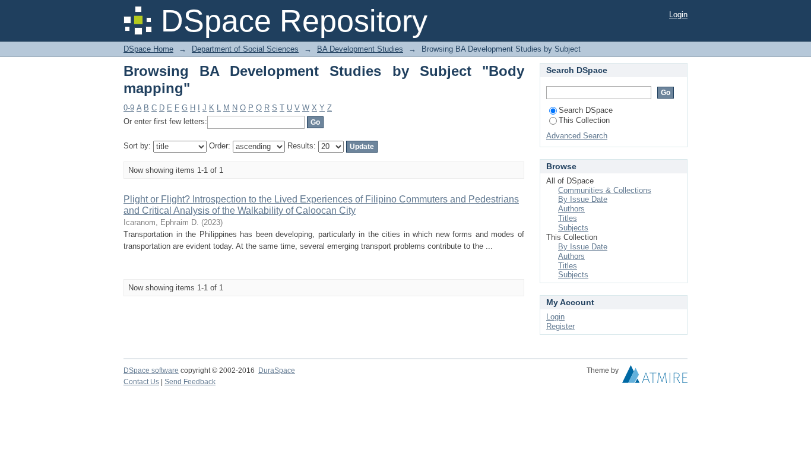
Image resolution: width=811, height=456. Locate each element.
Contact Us (141, 382)
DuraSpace (276, 370)
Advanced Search (576, 135)
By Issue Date (582, 199)
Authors (571, 208)
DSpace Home (148, 49)
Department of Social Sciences (245, 49)
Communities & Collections (604, 190)
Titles (567, 218)
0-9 (128, 107)
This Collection (584, 120)
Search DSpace (586, 110)
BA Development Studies (360, 49)
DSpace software (151, 370)
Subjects (573, 227)
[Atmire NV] (655, 377)
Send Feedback (190, 382)
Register (560, 326)
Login (678, 14)
